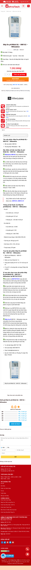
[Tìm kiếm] (28, 6)
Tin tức (2, 490)
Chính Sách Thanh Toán (6, 507)
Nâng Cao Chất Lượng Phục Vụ (8, 502)
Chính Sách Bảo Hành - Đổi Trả (8, 504)
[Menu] (2, 6)
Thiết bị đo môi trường (25, 90)
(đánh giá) (16, 49)
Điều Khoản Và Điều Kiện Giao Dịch (8, 509)
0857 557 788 (16, 84)
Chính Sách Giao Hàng (6, 500)
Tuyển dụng (3, 493)
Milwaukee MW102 (10, 154)
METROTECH (15, 279)
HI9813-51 (21, 201)
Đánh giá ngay (15, 424)
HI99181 (14, 201)
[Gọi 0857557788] (27, 549)
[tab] (15, 130)
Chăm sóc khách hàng (6, 488)
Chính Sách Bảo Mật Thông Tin (8, 512)
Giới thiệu (3, 485)
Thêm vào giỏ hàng (19, 74)
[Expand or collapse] (26, 135)
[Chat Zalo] (27, 554)
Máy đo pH (8, 11)
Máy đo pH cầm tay (17, 11)
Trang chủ (3, 11)
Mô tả (3, 130)
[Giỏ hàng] (23, 6)
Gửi (15, 456)
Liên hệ (2, 483)
